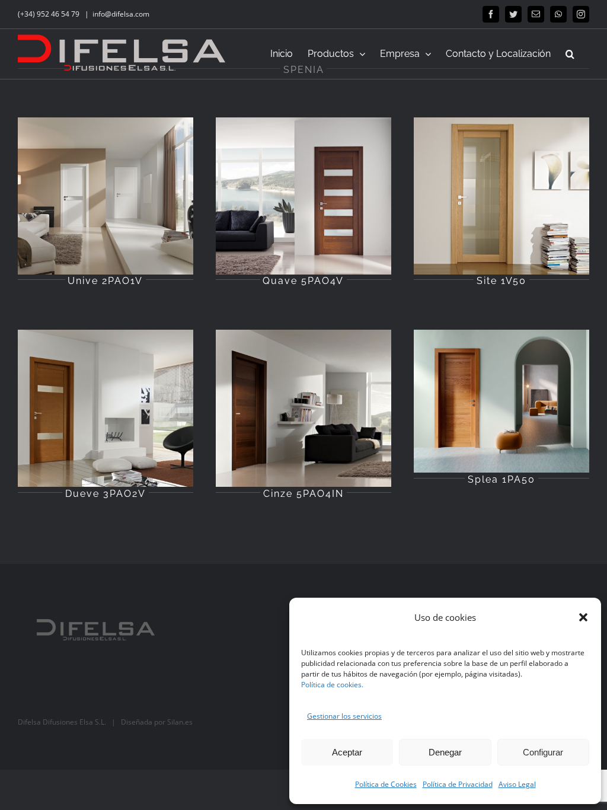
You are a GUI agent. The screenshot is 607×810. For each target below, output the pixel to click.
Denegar (445, 752)
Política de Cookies (386, 784)
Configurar (543, 752)
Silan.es (180, 722)
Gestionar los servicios (344, 716)
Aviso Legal (517, 784)
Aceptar (347, 752)
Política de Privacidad (458, 784)
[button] (583, 617)
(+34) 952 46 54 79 (49, 14)
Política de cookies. (332, 685)
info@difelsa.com (120, 14)
